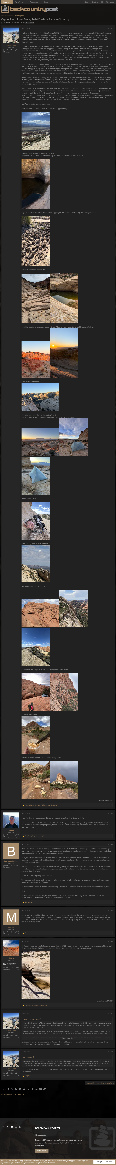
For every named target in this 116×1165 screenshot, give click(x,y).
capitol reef (30, 23)
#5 (112, 941)
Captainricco (7, 23)
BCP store (70, 1143)
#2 (112, 813)
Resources (34, 2)
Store (46, 2)
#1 (112, 29)
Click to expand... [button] (67, 1038)
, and (36, 1005)
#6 (112, 1014)
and (37, 836)
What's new (19, 2)
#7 (112, 1052)
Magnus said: (27, 1057)
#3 (112, 844)
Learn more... (41, 1151)
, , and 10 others (41, 805)
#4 (112, 910)
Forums (6, 2)
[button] (11, 2)
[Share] (108, 28)
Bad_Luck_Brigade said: (31, 1019)
